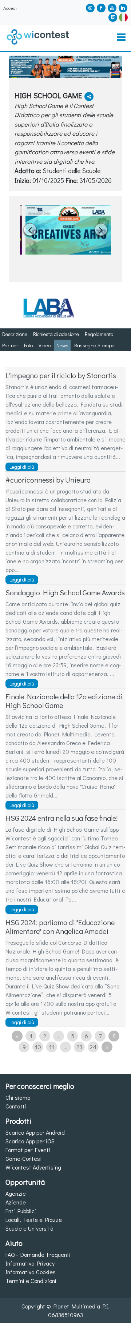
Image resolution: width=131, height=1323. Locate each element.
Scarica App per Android (35, 1132)
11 (51, 1047)
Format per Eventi (27, 1150)
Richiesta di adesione (56, 334)
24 (93, 1047)
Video (45, 345)
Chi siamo (17, 1097)
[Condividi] (89, 96)
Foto (28, 345)
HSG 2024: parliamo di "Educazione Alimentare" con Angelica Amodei (60, 927)
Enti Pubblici (20, 1211)
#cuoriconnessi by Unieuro (48, 479)
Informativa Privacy (30, 1263)
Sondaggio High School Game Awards (65, 592)
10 (38, 1047)
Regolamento (99, 334)
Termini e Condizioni (30, 1280)
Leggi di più (21, 466)
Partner (10, 345)
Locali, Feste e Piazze (33, 1219)
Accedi (10, 8)
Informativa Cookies (30, 1272)
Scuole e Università (29, 1228)
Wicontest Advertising (33, 1167)
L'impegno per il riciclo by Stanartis (60, 375)
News (62, 345)
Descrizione (14, 334)
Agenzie (15, 1193)
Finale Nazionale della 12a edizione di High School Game (64, 701)
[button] (123, 16)
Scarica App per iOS (30, 1141)
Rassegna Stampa (94, 345)
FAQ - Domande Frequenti (38, 1254)
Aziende (15, 1202)
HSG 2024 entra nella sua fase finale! (61, 818)
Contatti (15, 1106)
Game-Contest (23, 1158)
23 (79, 1047)
